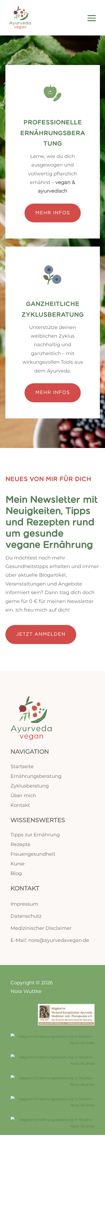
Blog (16, 873)
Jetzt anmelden (40, 634)
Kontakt (20, 805)
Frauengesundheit (32, 854)
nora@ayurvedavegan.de (58, 940)
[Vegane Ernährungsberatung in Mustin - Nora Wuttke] (52, 1042)
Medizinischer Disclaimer (41, 928)
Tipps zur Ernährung (35, 835)
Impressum (24, 904)
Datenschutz (25, 916)
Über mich (23, 795)
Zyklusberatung (29, 786)
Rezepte (20, 844)
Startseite (22, 766)
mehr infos (52, 213)
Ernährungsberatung (35, 776)
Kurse (17, 864)
